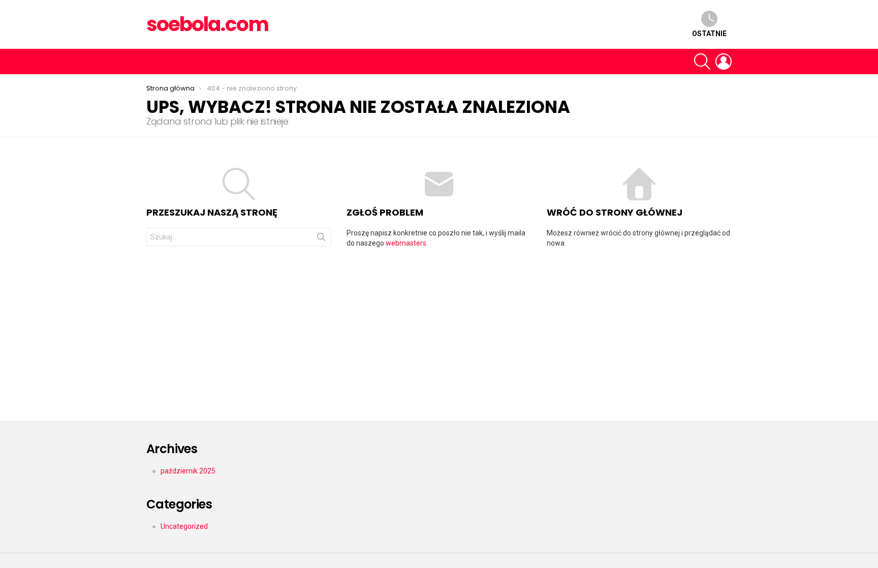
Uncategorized (184, 526)
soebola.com (207, 24)
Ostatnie (709, 33)
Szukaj (321, 239)
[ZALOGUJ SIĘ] (723, 61)
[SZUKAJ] (702, 61)
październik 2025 (188, 471)
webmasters (406, 243)
